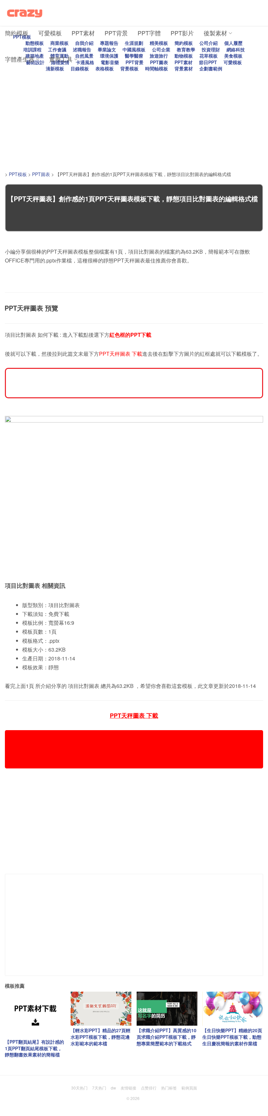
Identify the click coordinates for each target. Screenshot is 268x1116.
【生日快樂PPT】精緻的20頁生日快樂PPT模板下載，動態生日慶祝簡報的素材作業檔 (232, 1036)
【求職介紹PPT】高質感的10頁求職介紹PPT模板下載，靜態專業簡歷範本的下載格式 (166, 1036)
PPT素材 (83, 32)
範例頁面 (189, 1087)
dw (113, 1087)
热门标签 (169, 1087)
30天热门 (79, 1087)
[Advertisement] (136, 118)
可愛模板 (50, 32)
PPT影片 (182, 32)
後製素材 (215, 32)
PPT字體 (149, 32)
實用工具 (61, 59)
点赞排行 (149, 1087)
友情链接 (128, 1087)
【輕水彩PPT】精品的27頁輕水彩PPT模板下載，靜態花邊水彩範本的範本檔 (100, 1036)
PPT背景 (116, 32)
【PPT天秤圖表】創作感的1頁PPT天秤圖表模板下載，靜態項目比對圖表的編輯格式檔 (132, 198)
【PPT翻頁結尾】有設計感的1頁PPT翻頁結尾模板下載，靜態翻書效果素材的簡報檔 (34, 1048)
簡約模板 (16, 32)
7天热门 (99, 1087)
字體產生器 (19, 59)
